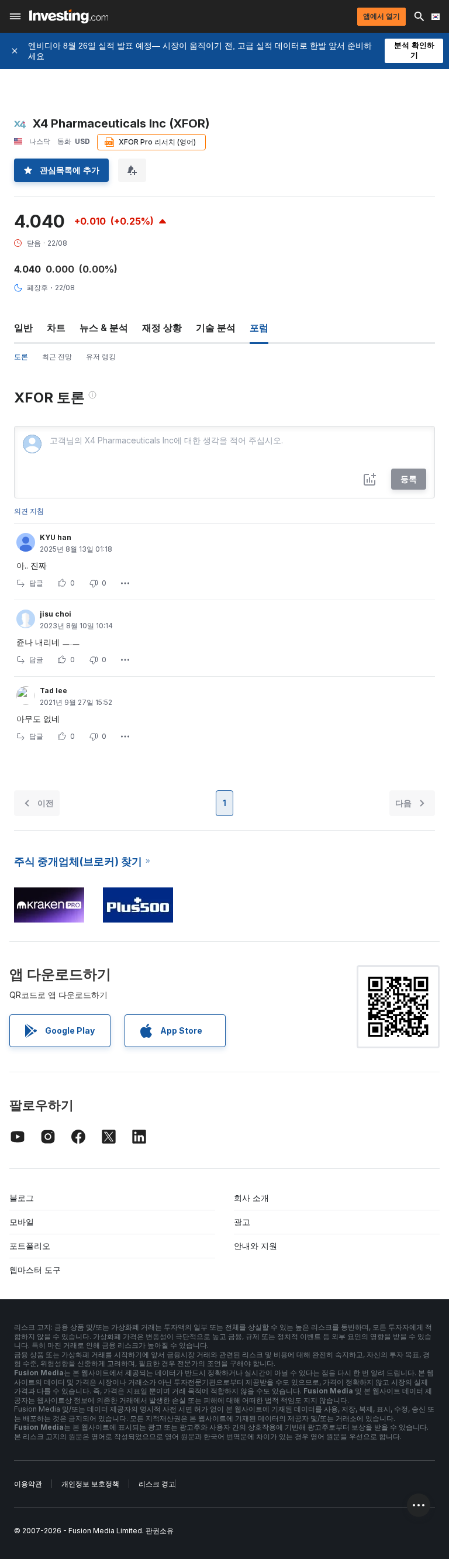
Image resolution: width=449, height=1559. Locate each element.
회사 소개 (251, 1198)
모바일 (21, 1222)
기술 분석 (216, 327)
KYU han (55, 537)
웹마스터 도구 (35, 1270)
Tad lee (53, 690)
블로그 (21, 1198)
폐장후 (37, 287)
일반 (23, 327)
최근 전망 (57, 356)
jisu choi (55, 614)
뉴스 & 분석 (104, 327)
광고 (242, 1222)
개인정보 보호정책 (90, 1483)
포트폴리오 (29, 1246)
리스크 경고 (157, 1483)
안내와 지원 (255, 1246)
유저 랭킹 (101, 356)
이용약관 (28, 1483)
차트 (56, 327)
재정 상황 (162, 327)
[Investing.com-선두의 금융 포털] (68, 16)
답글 (36, 583)
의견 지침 (29, 511)
